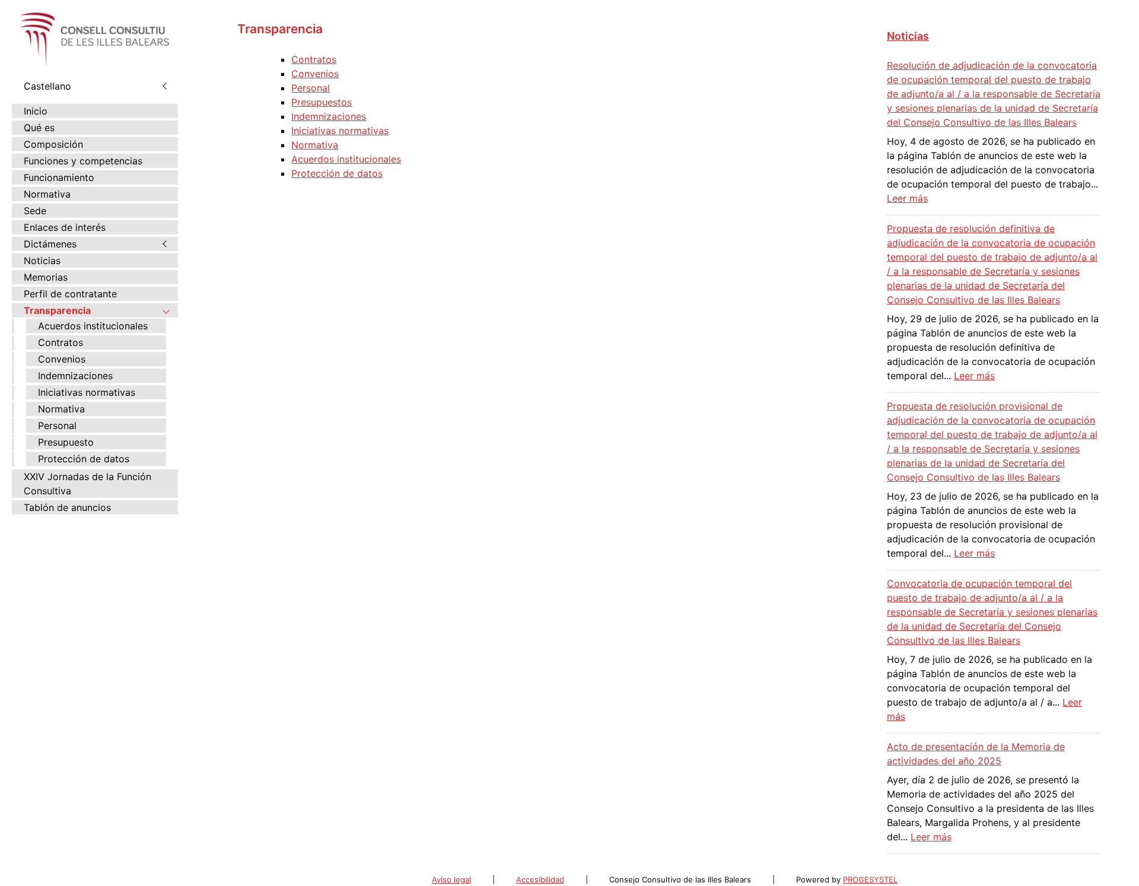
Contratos (60, 342)
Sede (35, 211)
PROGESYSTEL (870, 879)
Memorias (46, 277)
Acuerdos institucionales (93, 326)
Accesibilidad (540, 879)
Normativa (47, 194)
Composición (53, 144)
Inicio (35, 111)
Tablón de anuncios (67, 507)
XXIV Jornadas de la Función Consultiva (87, 484)
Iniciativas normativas (86, 392)
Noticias (42, 260)
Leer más (907, 198)
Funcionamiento (59, 177)
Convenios (61, 359)
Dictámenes (50, 244)
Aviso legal (451, 879)
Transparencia (57, 310)
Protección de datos (83, 459)
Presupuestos (321, 102)
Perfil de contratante (70, 294)
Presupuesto (66, 442)
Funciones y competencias (83, 161)
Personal (57, 425)
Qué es (39, 128)
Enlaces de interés (65, 227)
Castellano (47, 86)
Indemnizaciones (75, 376)
